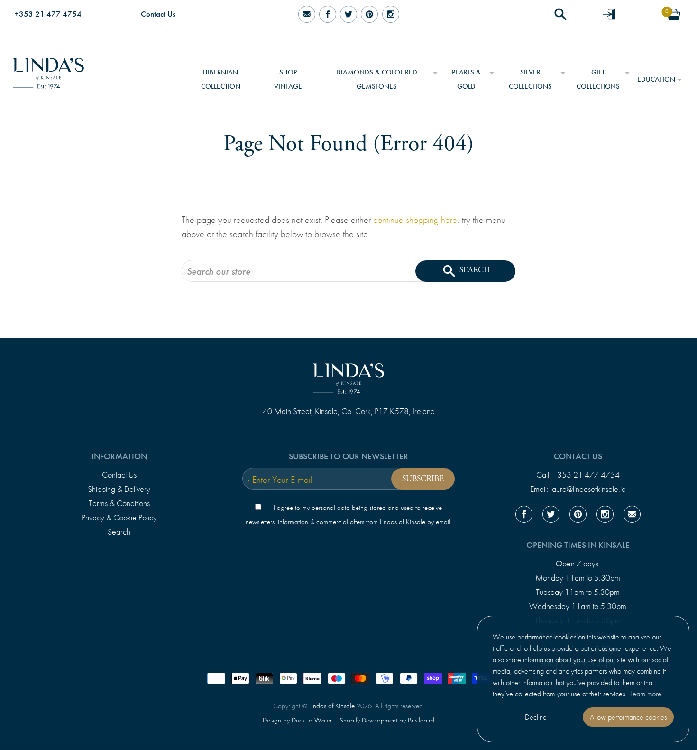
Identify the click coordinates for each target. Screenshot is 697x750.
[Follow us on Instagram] (390, 14)
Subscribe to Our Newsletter (348, 456)
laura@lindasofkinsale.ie (588, 489)
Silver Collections (530, 79)
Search (119, 532)
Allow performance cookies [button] (628, 717)
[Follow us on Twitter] (348, 14)
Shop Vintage (288, 79)
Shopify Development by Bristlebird (386, 720)
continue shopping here (415, 219)
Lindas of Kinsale (332, 706)
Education (656, 79)
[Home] (48, 69)
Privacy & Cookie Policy (119, 517)
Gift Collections (598, 79)
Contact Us (158, 14)
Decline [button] (536, 717)
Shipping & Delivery (119, 489)
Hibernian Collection (220, 79)
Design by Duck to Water (297, 720)
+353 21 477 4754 (48, 14)
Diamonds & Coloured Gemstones (376, 79)
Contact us (578, 456)
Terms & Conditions (119, 503)
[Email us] (632, 516)
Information (119, 456)
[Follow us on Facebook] (327, 14)
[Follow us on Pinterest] (369, 14)
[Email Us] (306, 14)
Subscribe (423, 478)
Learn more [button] (645, 694)
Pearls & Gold (466, 79)
